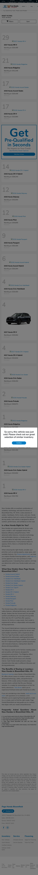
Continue (19, 443)
